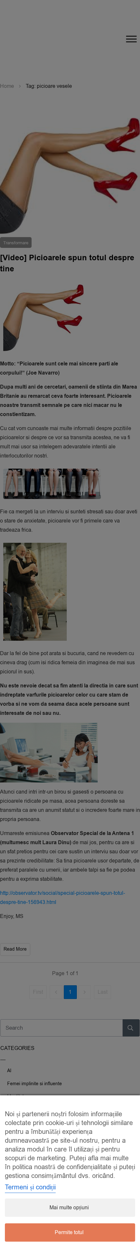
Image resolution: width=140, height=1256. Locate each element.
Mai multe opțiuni (69, 1207)
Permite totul (69, 1232)
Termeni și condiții (30, 1187)
